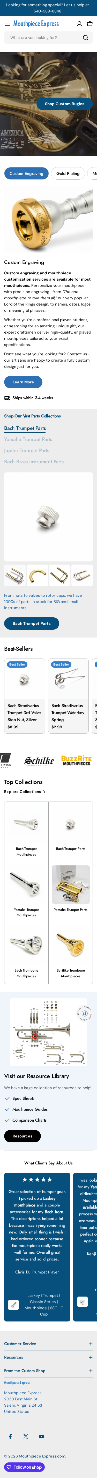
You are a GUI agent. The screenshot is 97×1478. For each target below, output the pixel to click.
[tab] (26, 173)
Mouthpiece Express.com (42, 1456)
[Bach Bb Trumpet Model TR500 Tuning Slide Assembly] (60, 575)
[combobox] (48, 37)
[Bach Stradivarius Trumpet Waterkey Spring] (68, 679)
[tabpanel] (48, 293)
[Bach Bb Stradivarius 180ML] (15, 575)
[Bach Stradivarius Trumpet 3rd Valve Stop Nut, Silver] (24, 679)
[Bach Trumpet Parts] (48, 516)
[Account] (79, 24)
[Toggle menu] (7, 24)
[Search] (86, 38)
